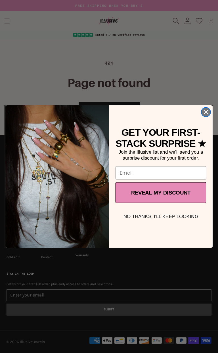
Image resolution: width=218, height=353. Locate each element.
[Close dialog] (206, 112)
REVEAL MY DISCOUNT (161, 193)
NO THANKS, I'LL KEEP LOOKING (160, 216)
